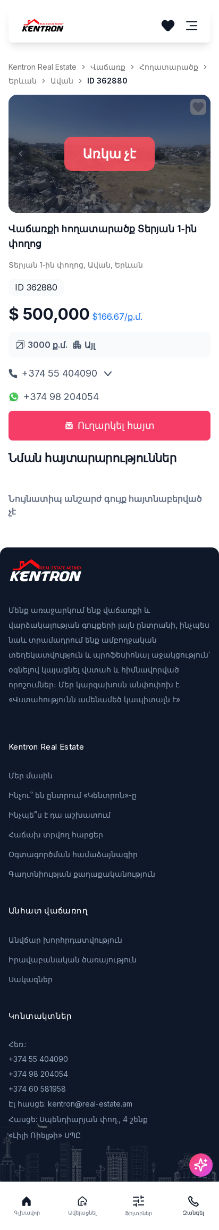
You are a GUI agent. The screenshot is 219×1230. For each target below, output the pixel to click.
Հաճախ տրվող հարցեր (56, 834)
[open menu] (192, 25)
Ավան (61, 80)
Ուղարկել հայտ (116, 425)
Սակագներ (31, 979)
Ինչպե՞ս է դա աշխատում (60, 814)
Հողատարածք (168, 66)
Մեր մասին (31, 775)
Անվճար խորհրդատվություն (65, 939)
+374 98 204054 (61, 396)
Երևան (23, 80)
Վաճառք (107, 66)
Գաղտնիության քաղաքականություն (82, 873)
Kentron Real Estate (43, 66)
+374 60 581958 (37, 1088)
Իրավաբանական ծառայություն (73, 959)
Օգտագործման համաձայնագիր (73, 854)
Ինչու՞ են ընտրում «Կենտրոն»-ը (73, 795)
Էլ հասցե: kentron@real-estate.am (70, 1103)
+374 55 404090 (59, 373)
